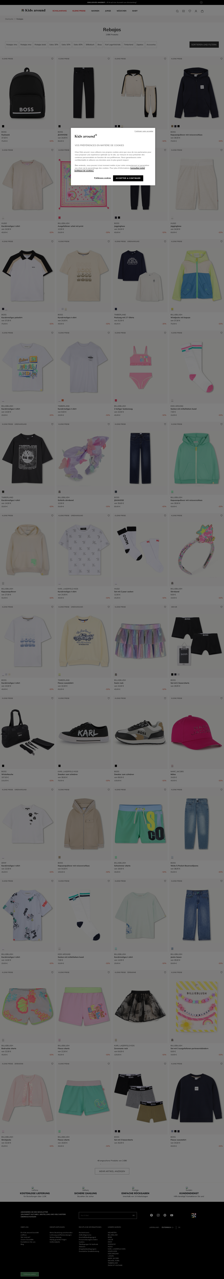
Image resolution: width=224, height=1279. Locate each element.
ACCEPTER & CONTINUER (128, 178)
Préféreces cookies (102, 178)
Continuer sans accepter (144, 131)
